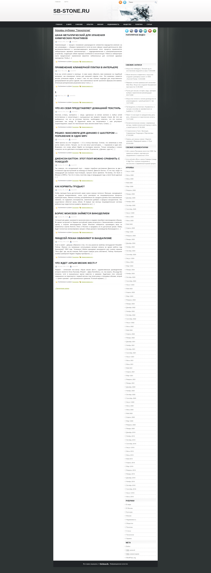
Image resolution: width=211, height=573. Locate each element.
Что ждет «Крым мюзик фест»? (76, 263)
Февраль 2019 (131, 470)
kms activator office (132, 159)
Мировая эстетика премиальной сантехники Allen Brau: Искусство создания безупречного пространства (141, 84)
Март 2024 (129, 266)
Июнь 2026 (129, 179)
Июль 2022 (130, 326)
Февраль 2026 (131, 190)
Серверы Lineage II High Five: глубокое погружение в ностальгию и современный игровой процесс (141, 161)
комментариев (132, 554)
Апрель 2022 (130, 334)
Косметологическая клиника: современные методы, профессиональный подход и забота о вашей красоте (141, 125)
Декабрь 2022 (130, 307)
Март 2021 (129, 375)
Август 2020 (130, 402)
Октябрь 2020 (130, 394)
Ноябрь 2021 (130, 345)
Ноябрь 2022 (130, 311)
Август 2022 (130, 322)
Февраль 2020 (131, 425)
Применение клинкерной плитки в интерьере (86, 67)
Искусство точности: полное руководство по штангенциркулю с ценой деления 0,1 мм (141, 100)
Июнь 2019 (129, 455)
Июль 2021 (130, 360)
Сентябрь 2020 (131, 398)
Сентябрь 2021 (131, 353)
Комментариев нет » (87, 61)
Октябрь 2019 (130, 440)
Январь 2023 (130, 304)
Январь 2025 (130, 239)
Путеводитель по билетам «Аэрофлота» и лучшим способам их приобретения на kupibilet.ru (140, 109)
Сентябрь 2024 (131, 254)
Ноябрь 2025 (130, 201)
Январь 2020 (130, 428)
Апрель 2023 (130, 292)
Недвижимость (113, 24)
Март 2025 (129, 232)
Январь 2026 (130, 194)
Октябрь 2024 (130, 251)
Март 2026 (129, 186)
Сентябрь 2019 (131, 444)
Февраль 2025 (131, 236)
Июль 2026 (130, 175)
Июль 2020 (130, 406)
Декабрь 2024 (130, 243)
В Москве (79, 24)
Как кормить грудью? (70, 186)
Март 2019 (129, 466)
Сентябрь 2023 (131, 281)
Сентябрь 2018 (131, 489)
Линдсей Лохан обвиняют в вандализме (83, 238)
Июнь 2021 (129, 364)
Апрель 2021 (130, 372)
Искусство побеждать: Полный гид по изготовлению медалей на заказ (138, 70)
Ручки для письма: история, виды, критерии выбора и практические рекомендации (141, 92)
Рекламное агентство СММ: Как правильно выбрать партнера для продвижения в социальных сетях (141, 153)
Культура (90, 24)
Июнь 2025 (129, 220)
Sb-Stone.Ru (71, 11)
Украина (129, 538)
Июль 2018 (130, 496)
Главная (57, 1)
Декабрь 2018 (130, 478)
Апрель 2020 (130, 417)
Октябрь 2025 (130, 205)
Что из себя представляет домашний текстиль (88, 108)
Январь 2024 (130, 270)
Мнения (100, 24)
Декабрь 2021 (130, 341)
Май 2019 (129, 459)
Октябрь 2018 (130, 485)
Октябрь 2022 (130, 315)
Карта (66, 1)
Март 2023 (129, 296)
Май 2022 (129, 330)
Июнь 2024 (129, 262)
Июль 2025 (130, 217)
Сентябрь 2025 (131, 209)
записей (130, 550)
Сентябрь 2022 (131, 319)
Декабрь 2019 (130, 432)
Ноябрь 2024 (130, 247)
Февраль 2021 (131, 379)
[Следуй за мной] (125, 3)
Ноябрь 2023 (130, 273)
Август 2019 (130, 447)
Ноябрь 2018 (130, 481)
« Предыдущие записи (62, 288)
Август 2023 (130, 285)
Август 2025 (130, 213)
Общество (127, 24)
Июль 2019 (130, 451)
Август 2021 (130, 357)
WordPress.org (131, 558)
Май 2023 (129, 288)
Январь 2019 (130, 474)
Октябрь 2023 (130, 277)
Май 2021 (129, 368)
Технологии (75, 61)
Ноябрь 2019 (130, 436)
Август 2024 (130, 258)
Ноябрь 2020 (130, 391)
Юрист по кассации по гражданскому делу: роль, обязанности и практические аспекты (140, 116)
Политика (139, 24)
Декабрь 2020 (130, 387)
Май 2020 (129, 413)
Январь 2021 (130, 383)
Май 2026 (129, 183)
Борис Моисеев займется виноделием (82, 213)
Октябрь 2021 (130, 349)
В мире (69, 24)
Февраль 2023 (131, 300)
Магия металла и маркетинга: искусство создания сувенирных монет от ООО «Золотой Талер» (139, 76)
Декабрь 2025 (130, 198)
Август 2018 (130, 493)
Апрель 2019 (130, 462)
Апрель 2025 (130, 228)
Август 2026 (130, 171)
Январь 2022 (130, 338)
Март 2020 (129, 421)
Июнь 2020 (129, 410)
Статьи (149, 24)
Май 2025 (129, 224)
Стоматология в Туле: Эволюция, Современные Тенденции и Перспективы (139, 132)
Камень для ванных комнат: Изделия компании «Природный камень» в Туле (139, 140)
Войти (128, 546)
